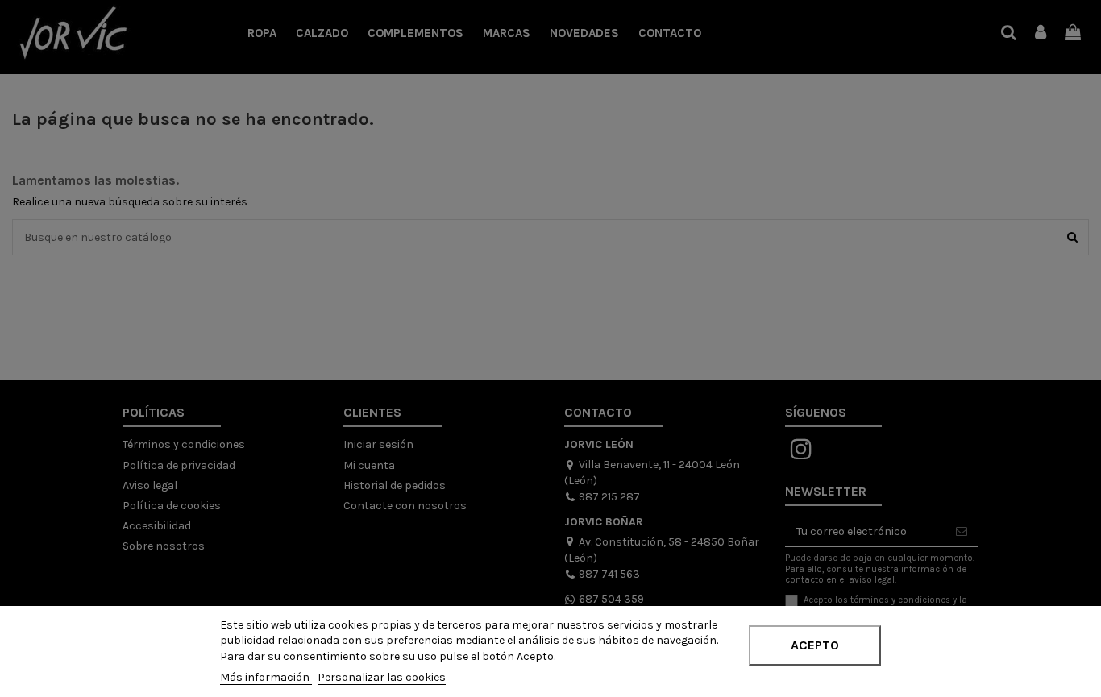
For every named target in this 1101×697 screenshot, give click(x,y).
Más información (266, 677)
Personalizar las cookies (382, 677)
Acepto (815, 645)
